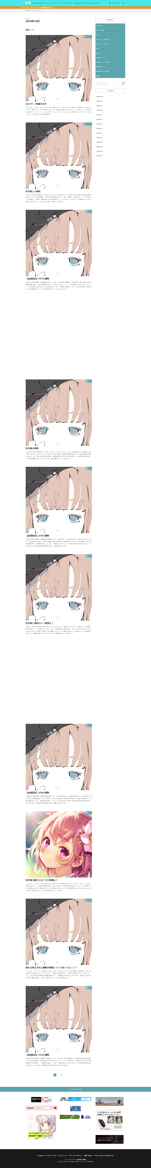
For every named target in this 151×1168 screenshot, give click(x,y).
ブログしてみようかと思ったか (91, 3)
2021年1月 (99, 137)
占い (90, 211)
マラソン (88, 36)
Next (61, 1075)
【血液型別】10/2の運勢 (37, 1055)
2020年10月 (99, 151)
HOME (28, 10)
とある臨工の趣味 (81, 1159)
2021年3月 (99, 128)
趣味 (99, 76)
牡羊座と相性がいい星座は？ (39, 623)
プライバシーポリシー (66, 3)
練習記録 (100, 66)
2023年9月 (99, 101)
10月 (40, 10)
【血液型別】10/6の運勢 (37, 535)
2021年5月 (99, 119)
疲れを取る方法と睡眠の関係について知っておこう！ (51, 967)
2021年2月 (99, 133)
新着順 (27, 29)
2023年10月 (99, 96)
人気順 (32, 29)
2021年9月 (99, 115)
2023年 (35, 10)
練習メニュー (101, 57)
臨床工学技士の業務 (103, 71)
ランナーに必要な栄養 (104, 39)
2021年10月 (99, 110)
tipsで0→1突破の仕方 (36, 103)
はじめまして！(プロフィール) (40, 3)
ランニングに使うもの (104, 44)
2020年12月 (99, 142)
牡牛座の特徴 (32, 448)
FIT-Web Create (74, 1161)
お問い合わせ (77, 3)
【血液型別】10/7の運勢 (37, 278)
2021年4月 (99, 124)
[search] (123, 83)
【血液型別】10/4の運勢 (37, 792)
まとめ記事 (101, 30)
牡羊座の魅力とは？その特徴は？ (42, 880)
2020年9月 (99, 156)
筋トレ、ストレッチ (103, 53)
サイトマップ (54, 3)
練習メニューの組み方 (104, 62)
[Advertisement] (59, 335)
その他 (89, 900)
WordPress (90, 1161)
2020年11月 (99, 146)
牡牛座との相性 (33, 191)
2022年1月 (99, 105)
